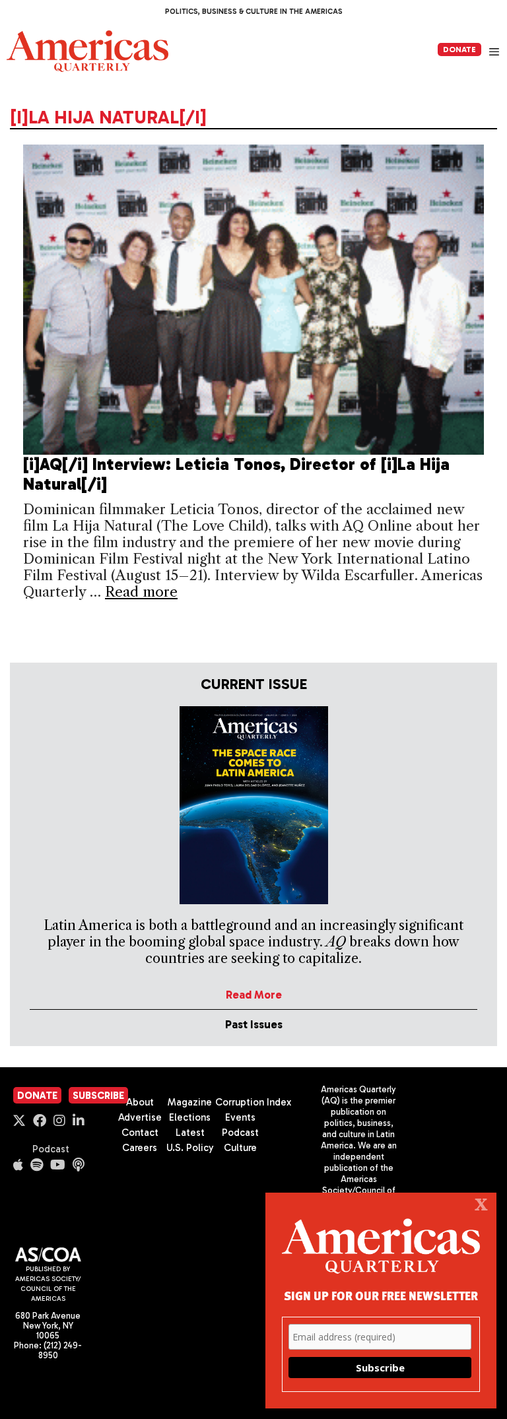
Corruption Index (253, 1102)
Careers (139, 1148)
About (140, 1102)
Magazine (190, 1102)
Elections (190, 1117)
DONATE (459, 49)
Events (240, 1117)
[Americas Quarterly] (87, 51)
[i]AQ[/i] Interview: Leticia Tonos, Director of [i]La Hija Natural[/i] (236, 474)
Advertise (140, 1117)
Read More (254, 994)
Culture (240, 1148)
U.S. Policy (190, 1148)
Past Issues (254, 1024)
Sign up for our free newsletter (381, 1295)
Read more (141, 591)
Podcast (50, 1149)
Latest (190, 1132)
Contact (139, 1132)
